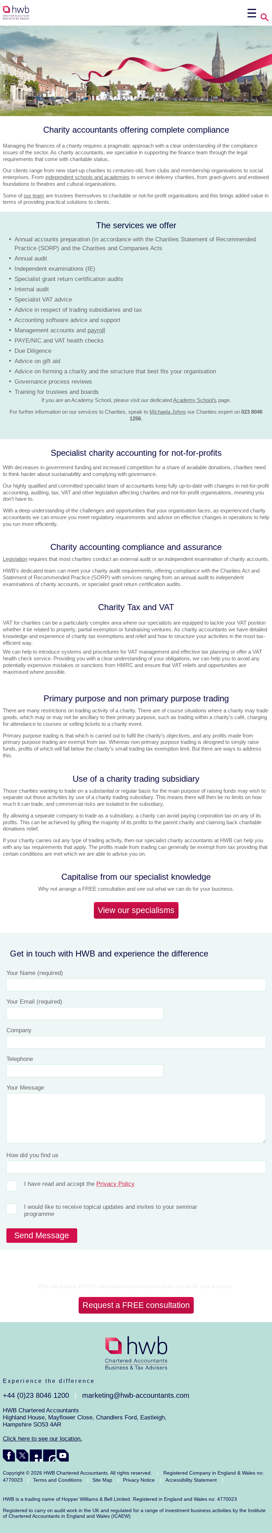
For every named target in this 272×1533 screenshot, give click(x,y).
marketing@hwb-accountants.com (135, 1395)
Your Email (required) (34, 1001)
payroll (96, 330)
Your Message (25, 1087)
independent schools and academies (87, 177)
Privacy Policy (115, 1184)
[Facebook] (9, 1455)
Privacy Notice (139, 1480)
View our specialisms (136, 910)
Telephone (19, 1059)
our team (34, 196)
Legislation (15, 559)
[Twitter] (22, 1455)
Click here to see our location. (42, 1438)
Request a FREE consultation (136, 1305)
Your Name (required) (34, 973)
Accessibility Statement (191, 1480)
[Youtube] (63, 1455)
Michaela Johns (167, 412)
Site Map (102, 1480)
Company (19, 1030)
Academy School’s (195, 400)
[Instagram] (49, 1455)
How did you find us (32, 1155)
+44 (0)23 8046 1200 (36, 1395)
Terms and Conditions (57, 1480)
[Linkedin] (36, 1455)
